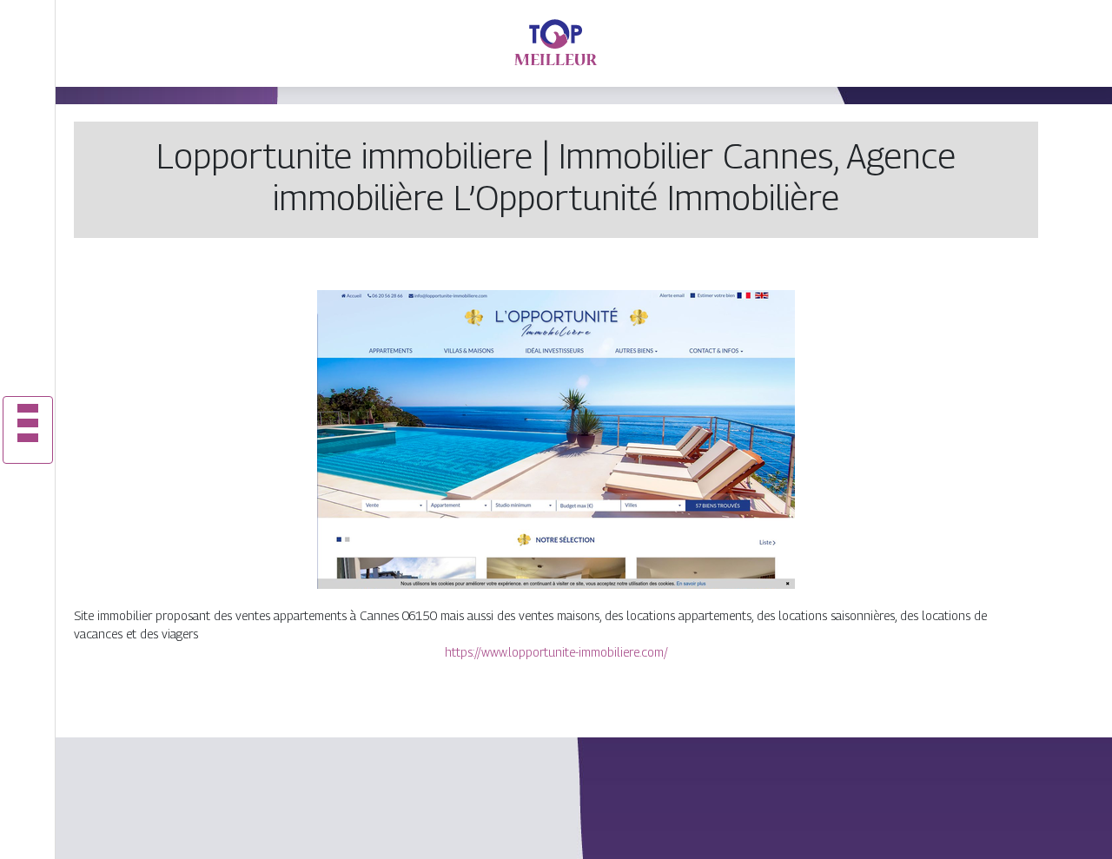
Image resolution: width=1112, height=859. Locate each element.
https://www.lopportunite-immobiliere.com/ (556, 651)
